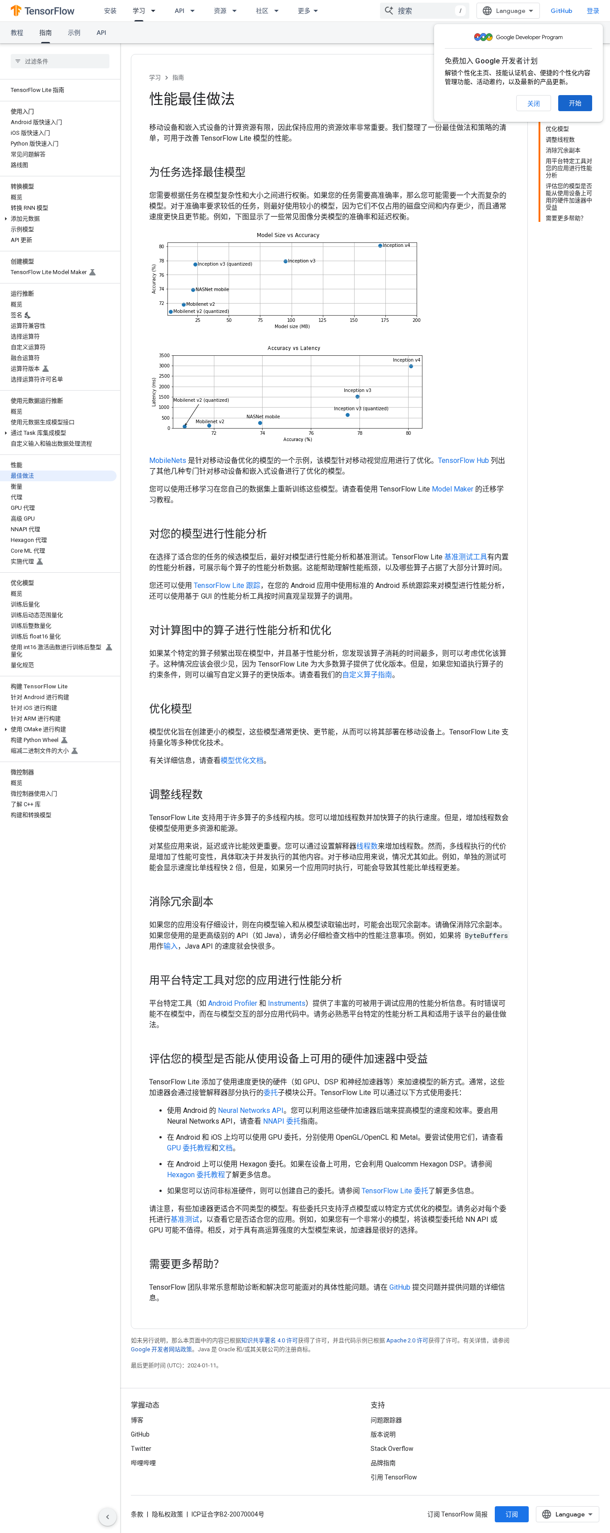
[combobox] (424, 11)
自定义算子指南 (367, 675)
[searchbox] (60, 61)
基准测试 (185, 1219)
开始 (575, 103)
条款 (137, 1514)
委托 (270, 1092)
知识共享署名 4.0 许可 (269, 1340)
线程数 (367, 846)
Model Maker (452, 489)
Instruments (286, 1003)
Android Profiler (232, 1003)
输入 (170, 946)
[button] (58, 218)
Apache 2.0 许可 (407, 1340)
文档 (225, 1148)
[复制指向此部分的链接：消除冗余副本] (222, 902)
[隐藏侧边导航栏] (108, 1517)
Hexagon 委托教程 (196, 1175)
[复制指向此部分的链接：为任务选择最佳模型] (254, 173)
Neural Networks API (251, 1110)
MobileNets (167, 460)
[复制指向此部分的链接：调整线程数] (212, 795)
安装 (110, 11)
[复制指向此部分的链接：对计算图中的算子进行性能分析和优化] (340, 631)
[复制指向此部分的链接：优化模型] (201, 709)
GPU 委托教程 (189, 1148)
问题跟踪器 (386, 1420)
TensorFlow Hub (463, 460)
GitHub (561, 11)
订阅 (512, 1514)
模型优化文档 (242, 760)
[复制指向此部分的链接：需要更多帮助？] (233, 1265)
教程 (17, 33)
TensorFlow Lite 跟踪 (227, 585)
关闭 (533, 104)
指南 (45, 33)
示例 (74, 33)
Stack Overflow (392, 1448)
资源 (220, 11)
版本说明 (383, 1434)
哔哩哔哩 (143, 1462)
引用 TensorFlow (394, 1477)
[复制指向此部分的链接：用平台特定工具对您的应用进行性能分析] (351, 981)
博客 (137, 1420)
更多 (304, 11)
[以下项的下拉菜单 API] (195, 10)
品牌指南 (383, 1462)
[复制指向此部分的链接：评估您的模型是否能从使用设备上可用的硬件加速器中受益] (437, 1059)
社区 (262, 11)
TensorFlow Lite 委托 (395, 1191)
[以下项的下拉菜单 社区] (279, 10)
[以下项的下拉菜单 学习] (156, 10)
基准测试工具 (465, 557)
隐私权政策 (167, 1514)
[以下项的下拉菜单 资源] (237, 10)
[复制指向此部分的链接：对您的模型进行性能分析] (276, 534)
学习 (139, 11)
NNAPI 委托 (282, 1121)
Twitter (141, 1448)
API (179, 11)
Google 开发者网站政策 (161, 1349)
